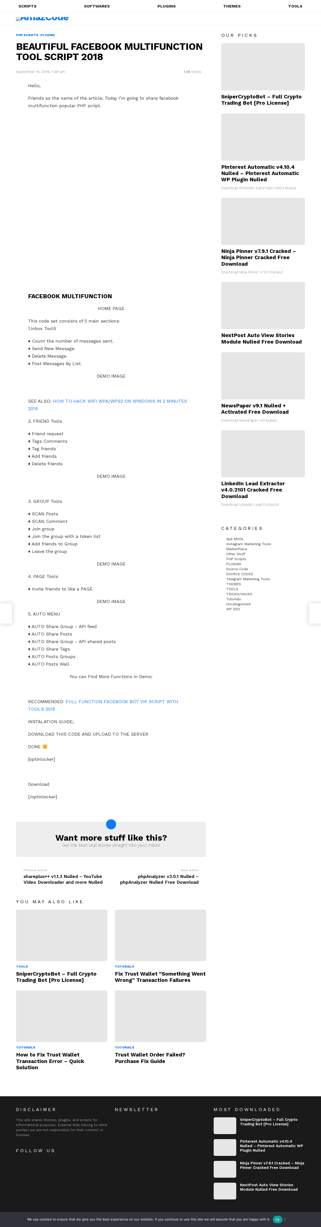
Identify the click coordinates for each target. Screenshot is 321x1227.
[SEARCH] (283, 19)
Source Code (237, 569)
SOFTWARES (97, 6)
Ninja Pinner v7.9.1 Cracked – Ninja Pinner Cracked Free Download (258, 257)
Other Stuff (236, 554)
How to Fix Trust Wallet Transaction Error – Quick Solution (50, 1060)
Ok (277, 1219)
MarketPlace (236, 549)
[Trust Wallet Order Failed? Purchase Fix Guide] (160, 1016)
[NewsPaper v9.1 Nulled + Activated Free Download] (263, 375)
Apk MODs (235, 539)
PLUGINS (166, 6)
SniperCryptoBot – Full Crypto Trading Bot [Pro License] (56, 977)
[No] (284, 1218)
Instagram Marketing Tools (248, 544)
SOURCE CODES (239, 574)
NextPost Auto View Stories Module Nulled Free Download (261, 338)
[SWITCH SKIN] (291, 19)
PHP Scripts (236, 559)
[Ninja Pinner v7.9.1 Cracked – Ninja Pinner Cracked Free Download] (263, 221)
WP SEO (233, 609)
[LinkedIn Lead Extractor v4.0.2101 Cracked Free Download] (263, 453)
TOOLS (295, 6)
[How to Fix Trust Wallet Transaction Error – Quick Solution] (61, 1016)
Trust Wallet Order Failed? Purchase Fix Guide (150, 1057)
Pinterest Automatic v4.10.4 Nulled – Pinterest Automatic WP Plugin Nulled (260, 173)
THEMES (232, 6)
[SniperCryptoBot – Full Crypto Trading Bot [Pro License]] (61, 935)
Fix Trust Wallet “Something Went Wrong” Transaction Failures (160, 977)
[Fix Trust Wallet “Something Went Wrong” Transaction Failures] (160, 935)
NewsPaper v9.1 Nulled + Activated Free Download (255, 408)
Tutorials (124, 966)
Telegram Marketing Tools (248, 579)
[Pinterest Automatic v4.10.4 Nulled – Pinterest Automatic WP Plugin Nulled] (263, 137)
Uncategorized (238, 604)
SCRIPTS (28, 6)
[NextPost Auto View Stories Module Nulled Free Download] (263, 305)
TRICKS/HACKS (239, 594)
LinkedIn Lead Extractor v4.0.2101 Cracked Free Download (253, 489)
